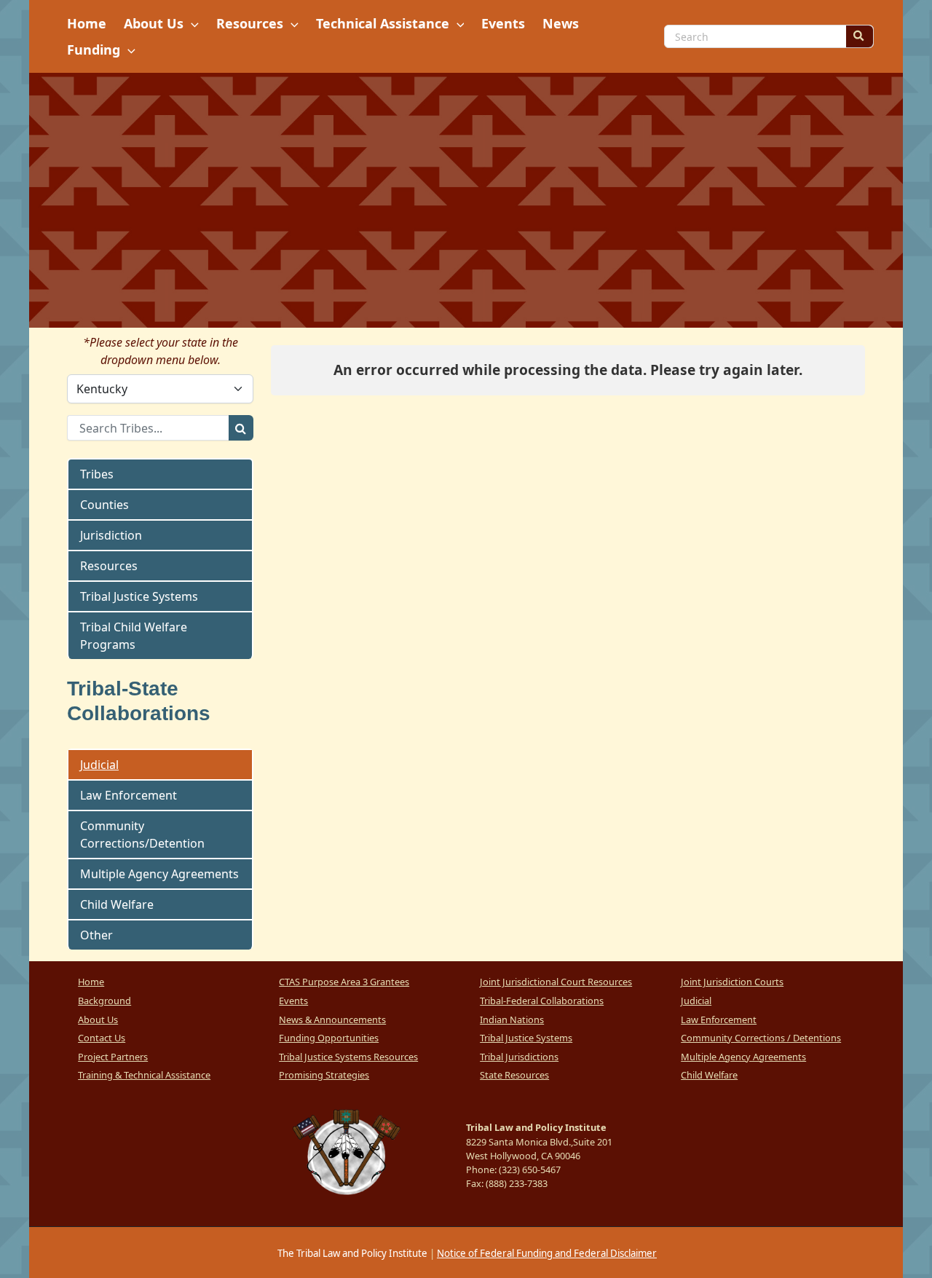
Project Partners (113, 1056)
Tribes (97, 474)
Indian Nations (512, 1019)
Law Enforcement (128, 795)
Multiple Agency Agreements (159, 874)
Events (293, 1000)
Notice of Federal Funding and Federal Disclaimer (547, 1253)
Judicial (99, 765)
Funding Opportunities (329, 1037)
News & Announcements (332, 1019)
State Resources (514, 1074)
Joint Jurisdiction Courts (732, 981)
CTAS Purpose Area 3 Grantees (344, 981)
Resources (109, 566)
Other (96, 935)
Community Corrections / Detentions (761, 1037)
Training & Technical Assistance (144, 1074)
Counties (104, 505)
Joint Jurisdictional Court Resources (556, 981)
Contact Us (101, 1037)
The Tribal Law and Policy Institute (351, 1253)
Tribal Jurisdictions (519, 1056)
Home (91, 981)
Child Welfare (117, 904)
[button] (191, 23)
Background (104, 1000)
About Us (98, 1019)
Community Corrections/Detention (142, 834)
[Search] (859, 36)
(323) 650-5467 (530, 1169)
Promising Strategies (324, 1074)
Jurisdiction (111, 535)
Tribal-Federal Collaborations (542, 1000)
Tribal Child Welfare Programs (133, 635)
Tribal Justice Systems (139, 596)
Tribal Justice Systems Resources (348, 1056)
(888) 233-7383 (517, 1183)
